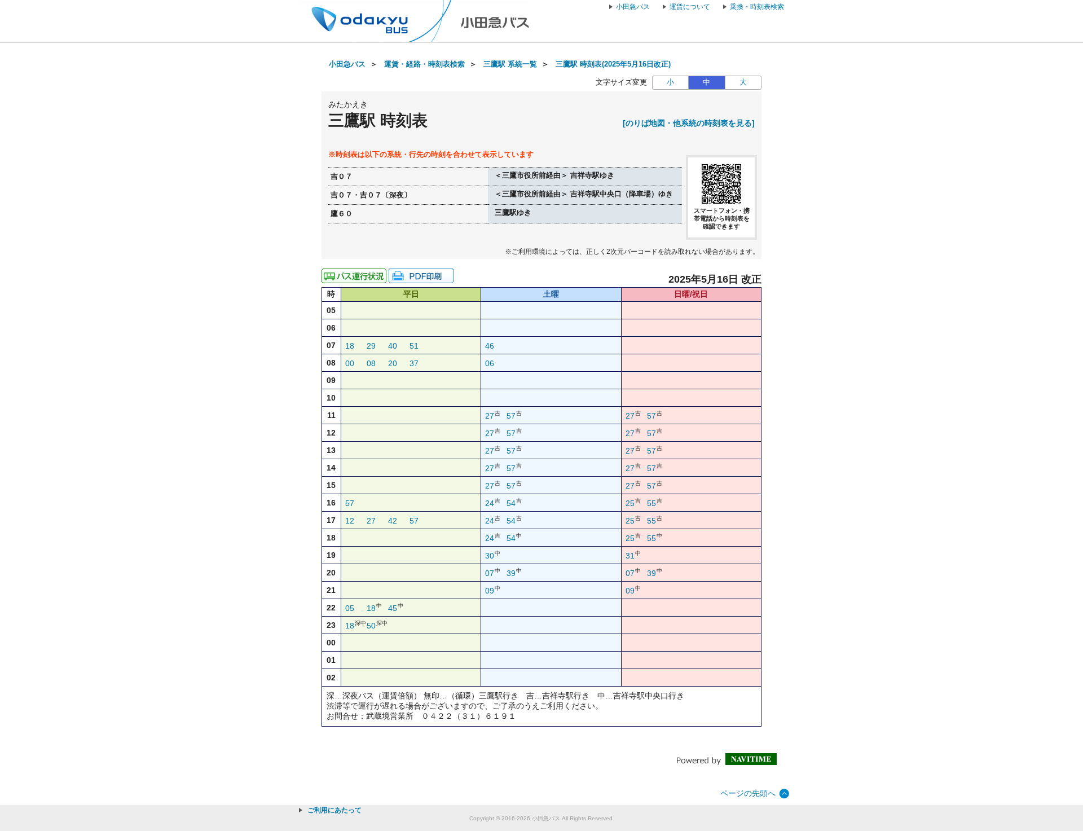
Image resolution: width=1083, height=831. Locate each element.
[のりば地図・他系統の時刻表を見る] (689, 122)
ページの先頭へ (748, 793)
